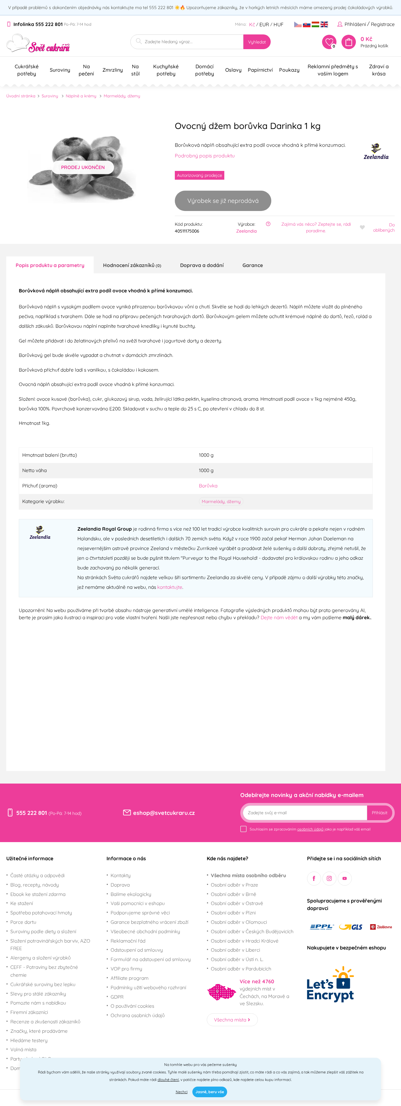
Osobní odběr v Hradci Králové (245, 941)
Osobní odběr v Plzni (233, 912)
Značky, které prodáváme (39, 1031)
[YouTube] (345, 879)
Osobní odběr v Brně (233, 894)
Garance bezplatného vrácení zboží (149, 922)
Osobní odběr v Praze (234, 885)
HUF (278, 24)
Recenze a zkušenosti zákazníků (45, 1021)
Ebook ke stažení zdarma (37, 894)
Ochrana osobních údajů (138, 1015)
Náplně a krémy (81, 95)
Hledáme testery (29, 1040)
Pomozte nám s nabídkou (38, 1003)
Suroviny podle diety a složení (43, 931)
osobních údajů (310, 829)
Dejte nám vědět (279, 617)
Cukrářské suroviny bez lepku (43, 984)
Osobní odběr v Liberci (235, 950)
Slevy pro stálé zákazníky (38, 993)
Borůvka (208, 485)
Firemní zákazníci (29, 1012)
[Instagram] (329, 879)
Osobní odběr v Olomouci (239, 922)
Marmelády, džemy (122, 95)
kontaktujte (169, 587)
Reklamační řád (128, 941)
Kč (252, 24)
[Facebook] (314, 879)
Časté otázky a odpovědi (37, 875)
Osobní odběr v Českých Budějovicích (252, 931)
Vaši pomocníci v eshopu (138, 903)
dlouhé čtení (168, 1079)
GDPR (117, 997)
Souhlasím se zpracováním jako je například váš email (310, 829)
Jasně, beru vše (209, 1091)
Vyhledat (257, 42)
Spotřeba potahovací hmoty (41, 912)
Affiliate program (129, 978)
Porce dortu (23, 922)
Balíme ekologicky (131, 894)
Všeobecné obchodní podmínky (145, 931)
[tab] (50, 264)
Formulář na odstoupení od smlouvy (151, 959)
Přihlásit (380, 812)
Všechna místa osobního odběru (248, 875)
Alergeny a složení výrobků (40, 957)
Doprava (120, 885)
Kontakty (121, 875)
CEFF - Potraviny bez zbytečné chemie (44, 971)
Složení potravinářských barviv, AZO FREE (50, 945)
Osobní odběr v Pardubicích (241, 968)
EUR (264, 24)
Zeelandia (246, 231)
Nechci (182, 1091)
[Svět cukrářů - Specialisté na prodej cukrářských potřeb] (38, 43)
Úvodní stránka (20, 95)
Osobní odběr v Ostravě (237, 903)
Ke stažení (21, 903)
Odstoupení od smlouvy (137, 950)
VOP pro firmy (126, 968)
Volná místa (23, 1049)
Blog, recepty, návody (34, 885)
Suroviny (50, 95)
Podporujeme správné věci (140, 912)
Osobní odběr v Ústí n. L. (237, 959)
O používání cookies (132, 1006)
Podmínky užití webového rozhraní (148, 987)
